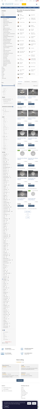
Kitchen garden (6, 243)
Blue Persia (6, 170)
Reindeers (5, 285)
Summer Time (6, 311)
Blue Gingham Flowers (7, 167)
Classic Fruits (6, 182)
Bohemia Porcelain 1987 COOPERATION (7, 101)
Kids (2, 67)
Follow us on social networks (7, 390)
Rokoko (5, 138)
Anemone (5, 155)
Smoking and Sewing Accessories (8, 36)
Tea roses (6, 315)
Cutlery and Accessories (7, 50)
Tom (4, 142)
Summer (5, 308)
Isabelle (5, 126)
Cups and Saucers (6, 54)
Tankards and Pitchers (6, 32)
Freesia (5, 212)
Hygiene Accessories (6, 28)
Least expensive (27, 81)
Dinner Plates (5, 58)
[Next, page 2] (28, 215)
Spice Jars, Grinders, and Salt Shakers (9, 33)
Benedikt (5, 121)
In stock (5, 88)
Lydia (5, 257)
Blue (4, 333)
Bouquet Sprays (6, 176)
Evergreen (5, 201)
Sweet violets (6, 314)
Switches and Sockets (6, 61)
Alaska (5, 118)
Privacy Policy (23, 398)
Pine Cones (6, 276)
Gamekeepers (6, 218)
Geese (5, 220)
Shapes (3, 15)
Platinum (5, 279)
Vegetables (5, 321)
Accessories (4, 17)
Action (5, 90)
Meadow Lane (6, 261)
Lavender (5, 249)
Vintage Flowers (6, 323)
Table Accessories (6, 51)
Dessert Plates (5, 56)
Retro (5, 286)
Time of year (6, 318)
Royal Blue (5, 293)
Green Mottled (6, 339)
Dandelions (5, 195)
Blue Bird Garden (6, 164)
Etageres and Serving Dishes (7, 22)
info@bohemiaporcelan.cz (7, 387)
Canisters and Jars (6, 21)
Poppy (5, 282)
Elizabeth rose (6, 199)
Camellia (5, 179)
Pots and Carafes (6, 30)
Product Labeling (23, 394)
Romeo (5, 290)
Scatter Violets (6, 296)
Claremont (5, 180)
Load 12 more (27, 211)
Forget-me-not (6, 210)
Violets (5, 324)
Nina (4, 130)
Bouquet (5, 174)
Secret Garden (6, 298)
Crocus (5, 190)
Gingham (5, 240)
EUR (30, 0)
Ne (4, 114)
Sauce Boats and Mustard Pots (8, 46)
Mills (4, 264)
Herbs (5, 230)
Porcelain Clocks (5, 25)
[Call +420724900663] (3, 0)
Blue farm (5, 165)
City (4, 123)
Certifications (23, 395)
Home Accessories (6, 18)
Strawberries (6, 305)
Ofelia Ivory (5, 133)
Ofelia (5, 132)
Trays (4, 49)
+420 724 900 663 (5, 389)
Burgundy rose (6, 292)
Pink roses (6, 277)
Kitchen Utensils (5, 35)
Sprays (5, 302)
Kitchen (5, 242)
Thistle (5, 317)
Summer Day (6, 310)
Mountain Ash (6, 265)
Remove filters (7, 341)
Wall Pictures (5, 64)
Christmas (3, 70)
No (4, 110)
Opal (4, 135)
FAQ (21, 396)
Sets (3, 12)
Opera (5, 136)
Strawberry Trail (6, 307)
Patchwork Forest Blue (7, 273)
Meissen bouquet (7, 262)
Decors (3, 14)
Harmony (5, 224)
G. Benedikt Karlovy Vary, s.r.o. (8, 104)
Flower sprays (6, 205)
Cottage (5, 186)
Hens (5, 227)
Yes (4, 108)
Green (5, 338)
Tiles (3, 75)
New (4, 91)
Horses (5, 232)
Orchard (5, 270)
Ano (4, 113)
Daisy (5, 193)
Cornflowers (6, 185)
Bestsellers (20, 83)
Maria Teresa (6, 127)
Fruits (5, 215)
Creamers (4, 44)
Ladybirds (5, 245)
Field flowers (6, 204)
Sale (2, 76)
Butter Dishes (5, 37)
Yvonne (5, 146)
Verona (5, 143)
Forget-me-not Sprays (7, 211)
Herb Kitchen (6, 229)
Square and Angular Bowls (7, 39)
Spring (5, 304)
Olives (5, 268)
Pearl (5, 274)
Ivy (4, 239)
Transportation (23, 391)
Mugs (4, 26)
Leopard (5, 248)
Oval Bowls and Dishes (6, 42)
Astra (4, 120)
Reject (29, 403)
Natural (5, 335)
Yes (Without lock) (6, 111)
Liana (5, 251)
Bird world (6, 160)
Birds (5, 161)
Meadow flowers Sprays (8, 260)
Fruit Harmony (6, 214)
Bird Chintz (5, 158)
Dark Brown (5, 336)
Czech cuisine (6, 192)
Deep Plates (5, 57)
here (19, 403)
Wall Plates (5, 65)
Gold (5, 221)
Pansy (5, 271)
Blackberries (6, 162)
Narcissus (5, 267)
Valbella (5, 320)
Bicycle (5, 157)
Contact (16, 0)
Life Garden (5, 252)
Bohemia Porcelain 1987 (7, 99)
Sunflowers (6, 312)
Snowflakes (6, 299)
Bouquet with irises (7, 177)
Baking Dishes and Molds (7, 63)
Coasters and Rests (6, 47)
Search (24, 4)
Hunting (3, 68)
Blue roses (5, 171)
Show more (20, 380)
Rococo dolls (6, 287)
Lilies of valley (6, 255)
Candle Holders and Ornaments (8, 53)
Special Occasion (6, 301)
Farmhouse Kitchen (7, 202)
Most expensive (34, 81)
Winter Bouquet (6, 326)
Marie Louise (6, 129)
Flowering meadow (7, 207)
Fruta (4, 217)
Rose (4, 140)
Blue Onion (5, 168)
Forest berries (6, 208)
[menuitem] (2, 7)
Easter (3, 71)
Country (5, 187)
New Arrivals (4, 78)
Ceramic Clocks (5, 24)
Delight (5, 196)
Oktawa (5, 148)
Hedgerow (5, 226)
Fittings (3, 74)
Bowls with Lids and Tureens (7, 43)
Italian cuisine (6, 237)
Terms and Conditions (24, 392)
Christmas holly (6, 235)
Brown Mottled (6, 332)
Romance (5, 289)
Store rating (20, 360)
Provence (5, 283)
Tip (4, 93)
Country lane (6, 189)
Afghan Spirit (6, 154)
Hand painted (6, 223)
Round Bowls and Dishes (7, 40)
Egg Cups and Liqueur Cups (7, 29)
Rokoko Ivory (6, 139)
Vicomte (5, 145)
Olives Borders (6, 327)
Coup (4, 124)
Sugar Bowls (5, 19)
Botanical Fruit (6, 173)
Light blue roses (6, 254)
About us (21, 0)
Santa (5, 295)
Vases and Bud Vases (6, 60)
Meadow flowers (6, 258)
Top (28, 217)
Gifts (3, 72)
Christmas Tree (6, 236)
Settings (6, 406)
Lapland (5, 246)
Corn (5, 183)
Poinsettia (6, 280)
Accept (34, 403)
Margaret (5, 149)
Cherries (5, 233)
